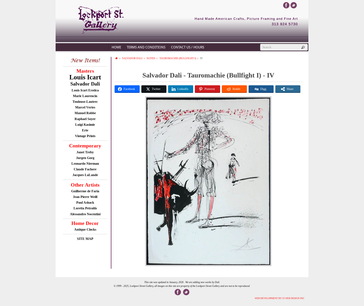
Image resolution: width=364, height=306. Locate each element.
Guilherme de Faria (85, 191)
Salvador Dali (132, 58)
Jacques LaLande (85, 175)
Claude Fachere (85, 169)
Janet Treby (85, 152)
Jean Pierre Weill (85, 197)
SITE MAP (85, 239)
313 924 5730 (285, 24)
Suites (151, 58)
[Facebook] (286, 5)
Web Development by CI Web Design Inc (279, 298)
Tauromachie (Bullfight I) (177, 58)
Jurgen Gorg (85, 158)
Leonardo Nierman (85, 163)
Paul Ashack (85, 202)
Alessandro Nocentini (85, 214)
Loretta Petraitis (85, 208)
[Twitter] (293, 5)
